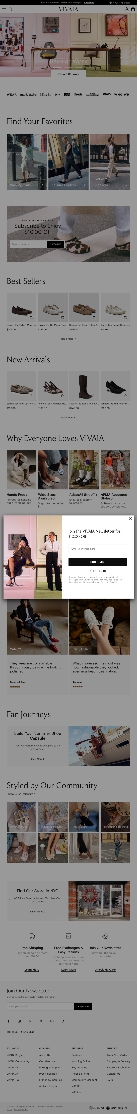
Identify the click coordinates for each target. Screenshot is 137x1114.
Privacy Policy (89, 582)
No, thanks (98, 571)
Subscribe (97, 562)
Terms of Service (109, 582)
